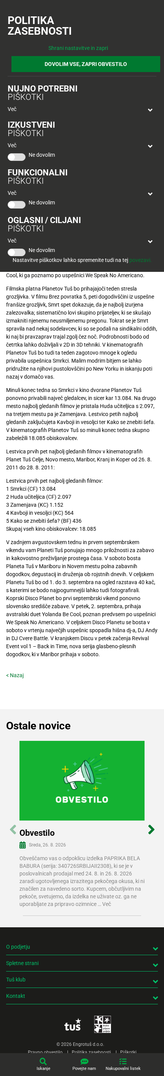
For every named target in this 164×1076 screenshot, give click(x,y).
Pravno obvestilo (45, 1052)
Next (151, 825)
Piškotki (128, 1052)
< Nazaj (15, 675)
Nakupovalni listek (123, 1068)
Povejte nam (84, 1068)
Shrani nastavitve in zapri (78, 48)
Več (12, 109)
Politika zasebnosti (91, 1052)
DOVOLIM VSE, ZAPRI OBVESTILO (86, 64)
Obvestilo (37, 833)
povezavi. (140, 260)
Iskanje (43, 1068)
